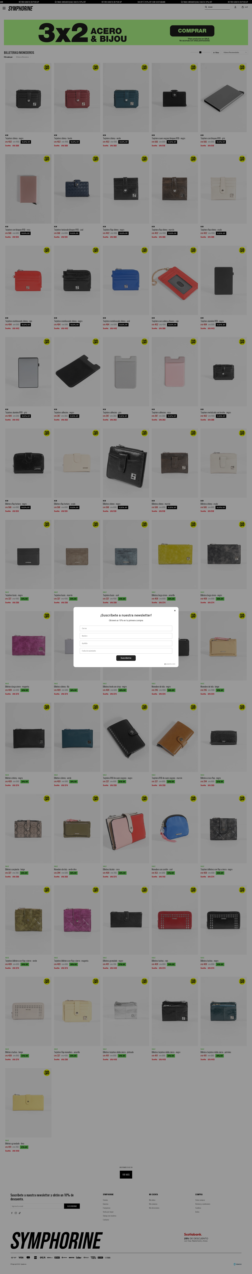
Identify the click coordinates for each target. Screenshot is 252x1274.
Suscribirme (126, 658)
